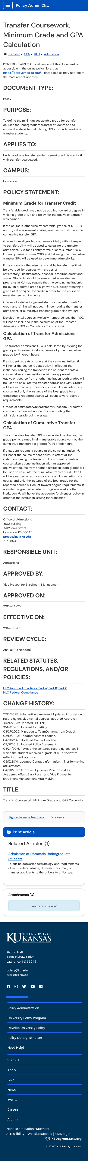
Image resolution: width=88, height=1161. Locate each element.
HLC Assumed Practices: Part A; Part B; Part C (35, 688)
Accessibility (15, 1133)
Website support (40, 1133)
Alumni (12, 1119)
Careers (13, 1109)
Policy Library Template (24, 1037)
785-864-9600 (17, 975)
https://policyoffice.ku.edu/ (22, 73)
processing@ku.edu (17, 536)
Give (10, 1080)
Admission (51, 54)
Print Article (23, 832)
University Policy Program (26, 1018)
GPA (27, 54)
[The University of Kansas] (28, 938)
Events (12, 1099)
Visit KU (13, 1060)
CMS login (62, 1133)
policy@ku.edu (17, 970)
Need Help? (15, 1047)
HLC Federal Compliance (20, 692)
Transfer (14, 54)
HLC (37, 54)
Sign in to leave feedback (26, 817)
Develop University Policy (26, 1027)
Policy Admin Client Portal (34, 5)
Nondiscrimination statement (27, 1128)
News (11, 1089)
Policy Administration (23, 1008)
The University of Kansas (68, 1146)
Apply (11, 1070)
